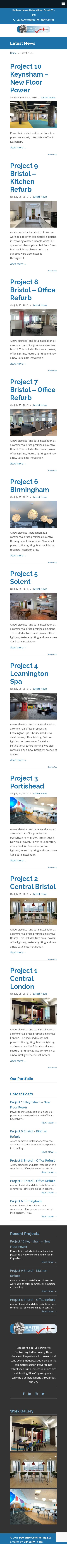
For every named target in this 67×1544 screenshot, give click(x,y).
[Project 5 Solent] (33, 618)
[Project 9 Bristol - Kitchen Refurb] (33, 226)
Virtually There (33, 1542)
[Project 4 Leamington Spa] (33, 718)
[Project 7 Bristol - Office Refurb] (33, 435)
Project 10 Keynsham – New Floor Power (29, 78)
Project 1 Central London (23, 978)
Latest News (48, 97)
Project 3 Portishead (27, 782)
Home (13, 52)
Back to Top (52, 154)
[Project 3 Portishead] (33, 823)
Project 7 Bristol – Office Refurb (32, 390)
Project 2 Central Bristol (33, 882)
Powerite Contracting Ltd (33, 29)
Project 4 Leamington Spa (29, 673)
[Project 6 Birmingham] (33, 527)
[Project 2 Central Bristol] (33, 923)
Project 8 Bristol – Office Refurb (32, 290)
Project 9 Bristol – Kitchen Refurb (24, 177)
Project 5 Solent (24, 578)
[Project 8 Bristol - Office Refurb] (33, 335)
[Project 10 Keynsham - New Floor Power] (33, 127)
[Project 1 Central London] (33, 1023)
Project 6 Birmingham (29, 486)
